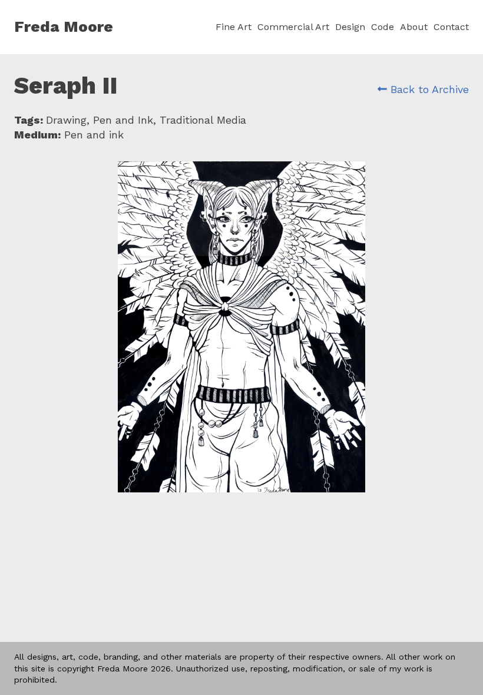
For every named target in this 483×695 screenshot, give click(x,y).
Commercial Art (293, 26)
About (414, 26)
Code (382, 26)
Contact (451, 26)
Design (350, 26)
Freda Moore (63, 26)
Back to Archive (428, 89)
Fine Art (234, 26)
